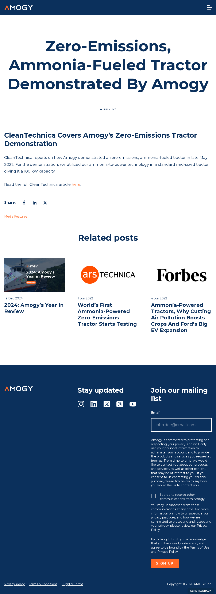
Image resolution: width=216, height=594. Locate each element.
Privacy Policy (14, 584)
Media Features (15, 216)
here (76, 184)
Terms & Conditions (43, 584)
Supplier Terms (72, 584)
